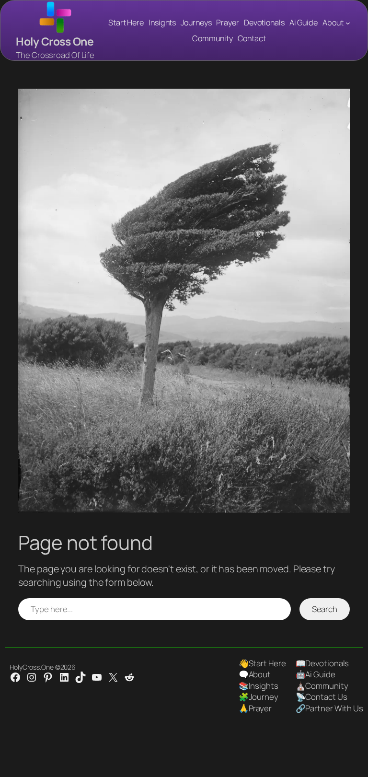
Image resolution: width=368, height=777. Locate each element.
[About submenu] (347, 22)
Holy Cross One (54, 41)
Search (324, 609)
